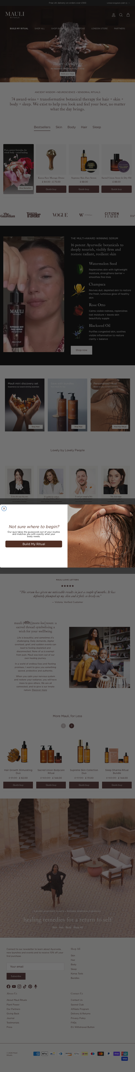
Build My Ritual (34, 544)
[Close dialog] (4, 508)
